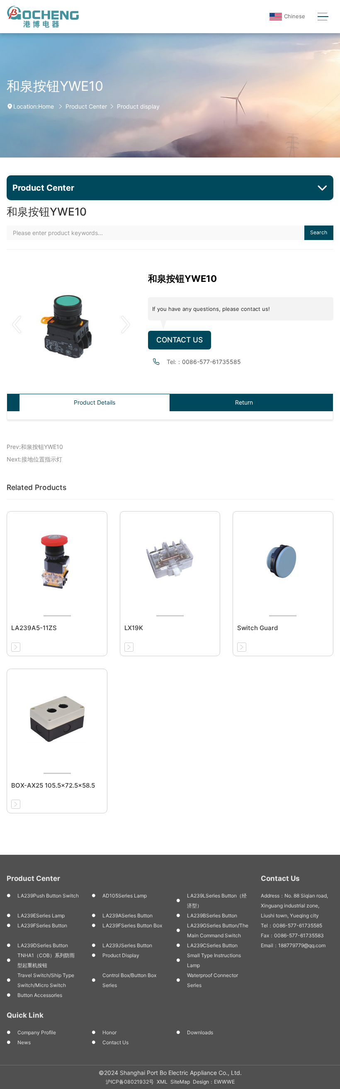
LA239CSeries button (212, 945)
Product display (138, 106)
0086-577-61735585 (211, 361)
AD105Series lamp (124, 896)
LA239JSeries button (127, 945)
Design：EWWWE (214, 1082)
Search (318, 232)
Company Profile (36, 1032)
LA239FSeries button (42, 925)
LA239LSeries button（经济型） (217, 901)
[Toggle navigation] (323, 16)
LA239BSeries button (212, 915)
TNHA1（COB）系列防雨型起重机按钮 (46, 960)
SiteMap (180, 1082)
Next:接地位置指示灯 (34, 459)
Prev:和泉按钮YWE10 (35, 446)
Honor (109, 1032)
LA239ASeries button (127, 915)
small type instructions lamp (214, 960)
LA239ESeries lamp (41, 915)
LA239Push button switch (48, 896)
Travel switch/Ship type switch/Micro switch (45, 980)
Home (46, 106)
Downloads (200, 1032)
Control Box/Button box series (129, 980)
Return (244, 402)
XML (162, 1082)
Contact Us (179, 339)
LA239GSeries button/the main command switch (217, 930)
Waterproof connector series (212, 980)
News (24, 1042)
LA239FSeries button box (132, 925)
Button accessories (39, 995)
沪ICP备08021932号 (130, 1082)
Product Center (86, 106)
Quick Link (25, 1015)
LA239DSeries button (42, 945)
